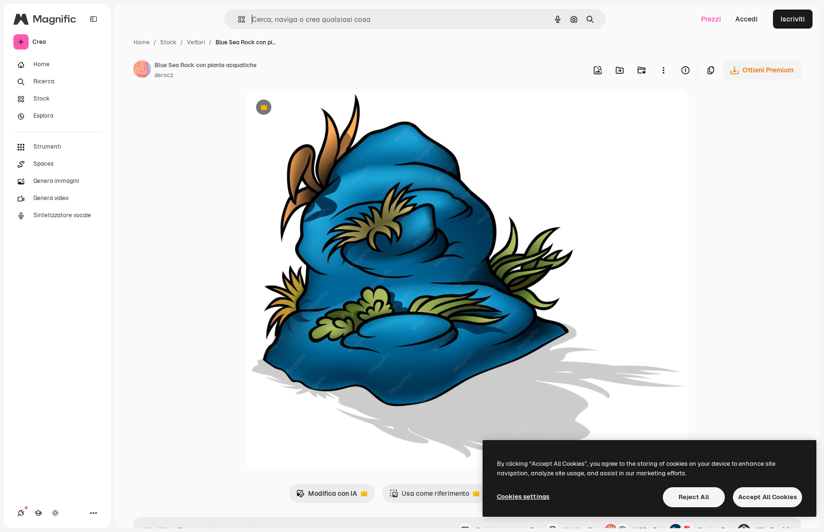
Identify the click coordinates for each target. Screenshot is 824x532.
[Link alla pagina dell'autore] (142, 70)
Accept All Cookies (767, 497)
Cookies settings (523, 496)
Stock (168, 42)
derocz (163, 75)
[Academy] (38, 513)
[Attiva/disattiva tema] (55, 513)
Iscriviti (793, 19)
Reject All (694, 497)
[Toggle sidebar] (93, 19)
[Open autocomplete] (238, 19)
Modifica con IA (326, 496)
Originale (309, 108)
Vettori (196, 42)
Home (142, 42)
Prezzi (711, 19)
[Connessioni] (21, 513)
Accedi (746, 19)
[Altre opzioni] (663, 70)
